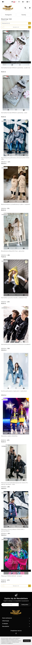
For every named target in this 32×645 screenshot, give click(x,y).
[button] (28, 2)
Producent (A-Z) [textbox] (6, 23)
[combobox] (16, 23)
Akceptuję (27, 640)
